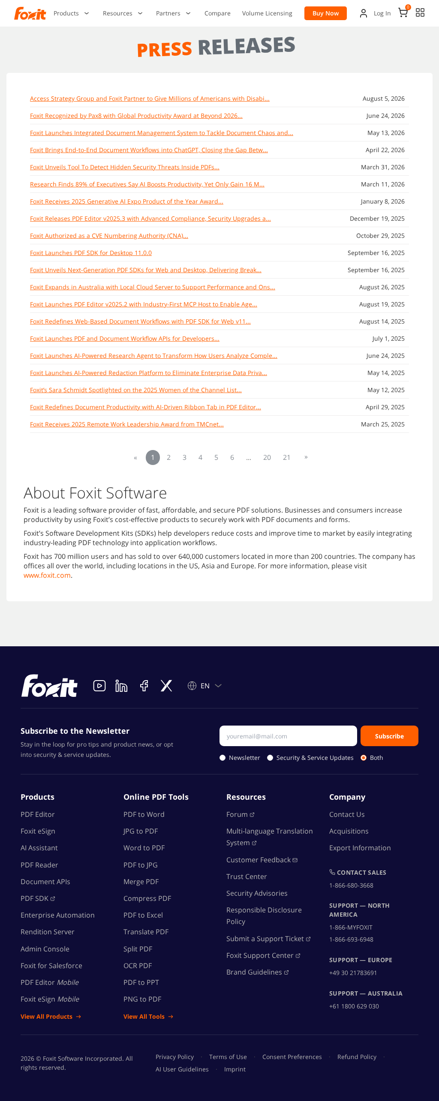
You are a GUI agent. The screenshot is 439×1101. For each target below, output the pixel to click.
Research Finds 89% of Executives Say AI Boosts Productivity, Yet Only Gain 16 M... (147, 184)
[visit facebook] (144, 686)
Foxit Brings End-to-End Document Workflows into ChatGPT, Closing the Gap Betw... (149, 150)
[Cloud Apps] (420, 12)
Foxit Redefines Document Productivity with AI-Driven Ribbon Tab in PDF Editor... (145, 407)
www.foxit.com (47, 575)
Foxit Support (260, 955)
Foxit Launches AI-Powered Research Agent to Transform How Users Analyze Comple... (153, 355)
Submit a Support (265, 938)
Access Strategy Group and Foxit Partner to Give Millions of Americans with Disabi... (150, 98)
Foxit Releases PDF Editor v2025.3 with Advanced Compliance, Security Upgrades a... (150, 218)
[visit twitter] (166, 686)
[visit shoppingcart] (403, 15)
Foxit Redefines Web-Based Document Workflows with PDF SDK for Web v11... (140, 321)
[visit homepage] (50, 686)
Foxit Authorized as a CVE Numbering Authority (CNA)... (109, 235)
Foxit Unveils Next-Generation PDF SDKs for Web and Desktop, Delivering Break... (146, 270)
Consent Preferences (292, 1057)
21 (287, 457)
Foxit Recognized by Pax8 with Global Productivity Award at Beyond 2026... (136, 115)
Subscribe (389, 736)
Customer (258, 859)
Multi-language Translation (269, 836)
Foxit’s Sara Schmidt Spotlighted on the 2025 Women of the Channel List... (136, 390)
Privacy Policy (175, 1057)
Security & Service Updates (315, 757)
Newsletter (244, 757)
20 (267, 457)
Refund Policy (356, 1057)
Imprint (235, 1069)
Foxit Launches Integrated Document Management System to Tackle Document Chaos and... (161, 133)
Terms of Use (228, 1057)
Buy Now (326, 13)
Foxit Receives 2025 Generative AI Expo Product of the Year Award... (126, 201)
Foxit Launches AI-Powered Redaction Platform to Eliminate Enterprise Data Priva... (148, 373)
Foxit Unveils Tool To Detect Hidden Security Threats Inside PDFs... (125, 167)
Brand (254, 972)
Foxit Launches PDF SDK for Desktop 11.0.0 (91, 253)
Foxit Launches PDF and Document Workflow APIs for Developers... (125, 338)
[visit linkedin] (122, 686)
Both (376, 757)
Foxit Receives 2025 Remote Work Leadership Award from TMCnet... (127, 424)
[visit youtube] (99, 686)
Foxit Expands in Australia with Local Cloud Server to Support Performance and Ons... (152, 287)
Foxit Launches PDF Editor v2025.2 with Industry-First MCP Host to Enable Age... (143, 304)
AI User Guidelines (182, 1069)
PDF (34, 898)
